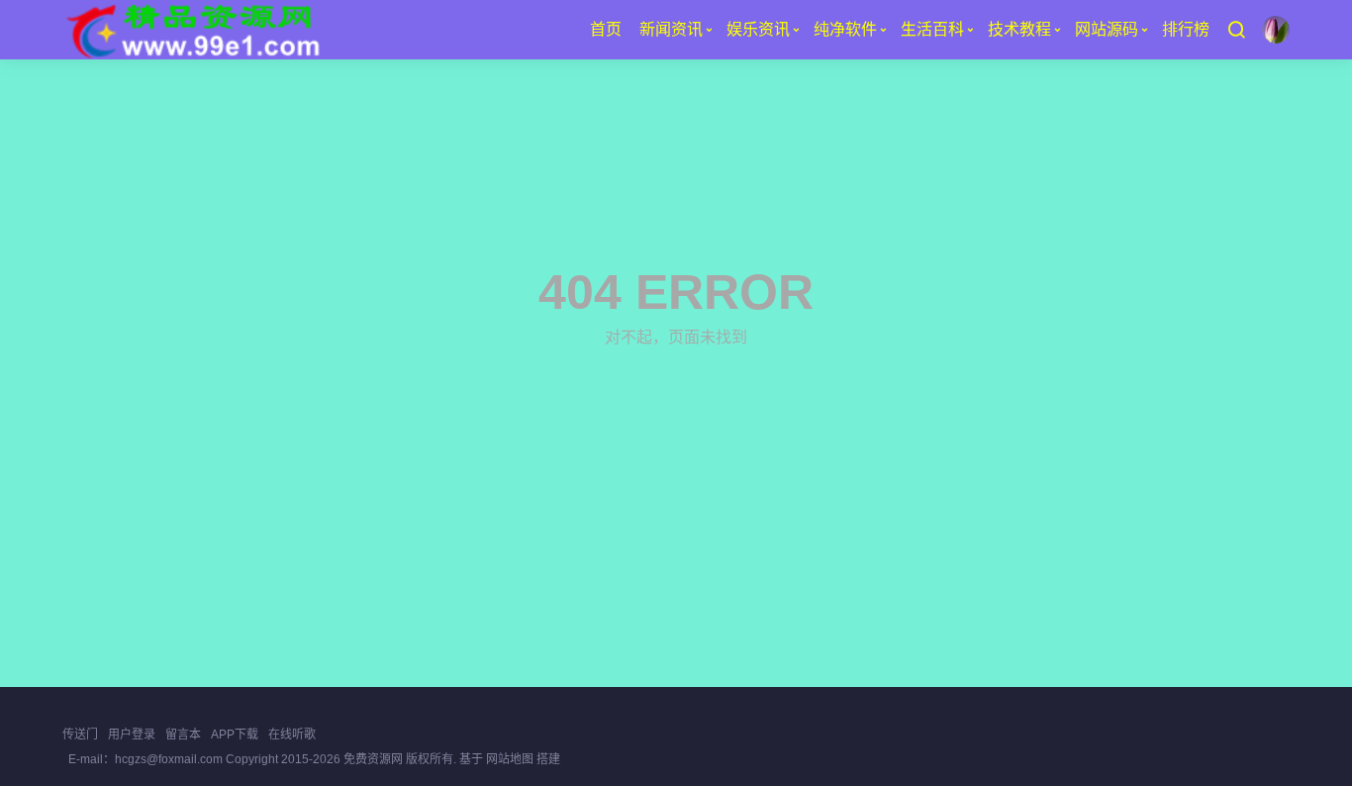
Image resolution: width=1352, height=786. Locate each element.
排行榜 (1185, 29)
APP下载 (234, 734)
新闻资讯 (671, 29)
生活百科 (932, 29)
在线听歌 (292, 734)
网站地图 (509, 759)
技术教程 (1019, 29)
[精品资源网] (191, 29)
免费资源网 (373, 759)
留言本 (183, 734)
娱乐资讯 (758, 29)
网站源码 (1106, 29)
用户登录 (131, 734)
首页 (606, 29)
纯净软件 (845, 29)
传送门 (80, 734)
